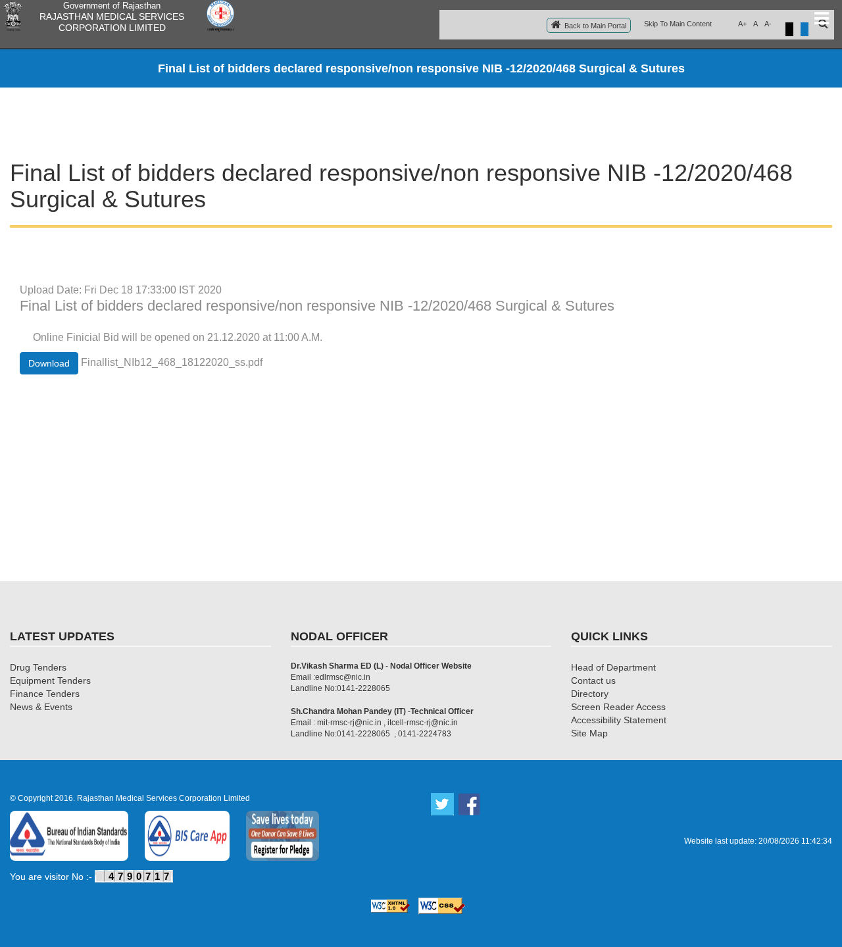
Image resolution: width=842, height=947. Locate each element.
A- (768, 24)
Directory (589, 693)
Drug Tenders (38, 667)
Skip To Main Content (678, 24)
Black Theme (789, 29)
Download (49, 363)
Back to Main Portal (595, 26)
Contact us (593, 680)
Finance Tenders (45, 693)
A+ (742, 24)
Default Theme (804, 29)
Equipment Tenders (50, 680)
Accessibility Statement (618, 720)
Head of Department (613, 667)
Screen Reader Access (618, 707)
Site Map (589, 733)
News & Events (41, 707)
